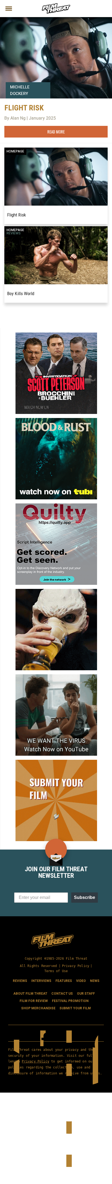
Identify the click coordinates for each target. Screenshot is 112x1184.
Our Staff (86, 993)
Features (63, 980)
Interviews (41, 980)
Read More (56, 132)
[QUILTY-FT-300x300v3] (56, 505)
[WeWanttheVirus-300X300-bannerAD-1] (56, 676)
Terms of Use (56, 971)
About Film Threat (30, 993)
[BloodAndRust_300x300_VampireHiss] (56, 420)
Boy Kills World (20, 293)
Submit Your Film (75, 1008)
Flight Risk (16, 215)
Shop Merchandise (38, 1008)
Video (81, 980)
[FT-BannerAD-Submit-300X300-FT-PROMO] (56, 762)
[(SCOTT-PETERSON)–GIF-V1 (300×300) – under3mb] (56, 334)
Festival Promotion (70, 1000)
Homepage (15, 151)
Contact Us (62, 993)
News (94, 980)
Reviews (14, 233)
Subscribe (84, 897)
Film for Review (34, 1000)
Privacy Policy (75, 966)
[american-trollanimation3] (56, 591)
